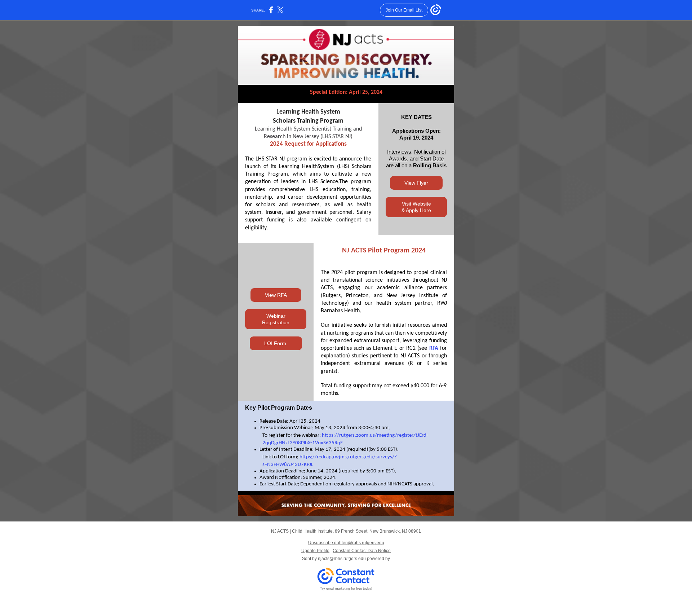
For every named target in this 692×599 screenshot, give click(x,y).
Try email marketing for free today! (346, 588)
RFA (433, 348)
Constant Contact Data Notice (362, 550)
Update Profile (315, 550)
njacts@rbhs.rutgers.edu (342, 558)
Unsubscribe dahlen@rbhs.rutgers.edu (346, 542)
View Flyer (416, 183)
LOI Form (276, 343)
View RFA (276, 295)
